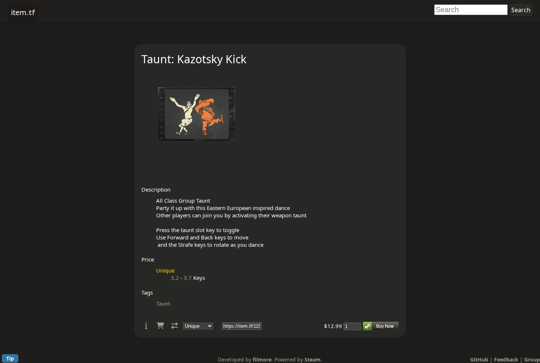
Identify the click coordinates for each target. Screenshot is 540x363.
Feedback (506, 359)
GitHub (479, 359)
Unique (165, 270)
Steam (313, 359)
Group (532, 359)
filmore (262, 359)
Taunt (163, 303)
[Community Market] (160, 326)
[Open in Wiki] (146, 326)
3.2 (175, 277)
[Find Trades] (174, 326)
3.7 (188, 277)
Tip (10, 358)
